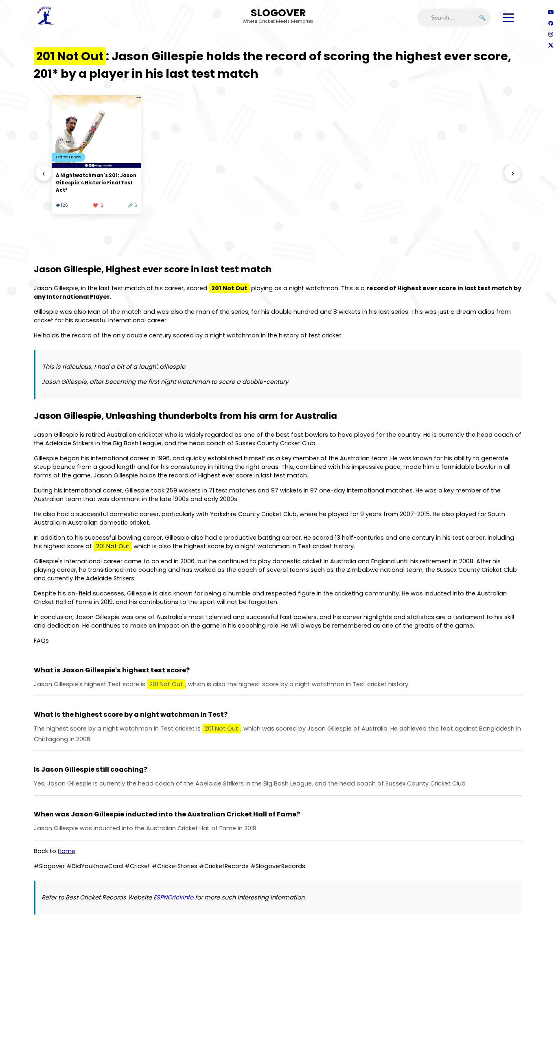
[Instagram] (550, 34)
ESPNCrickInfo (173, 897)
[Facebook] (550, 23)
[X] (550, 45)
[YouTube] (550, 12)
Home (66, 851)
